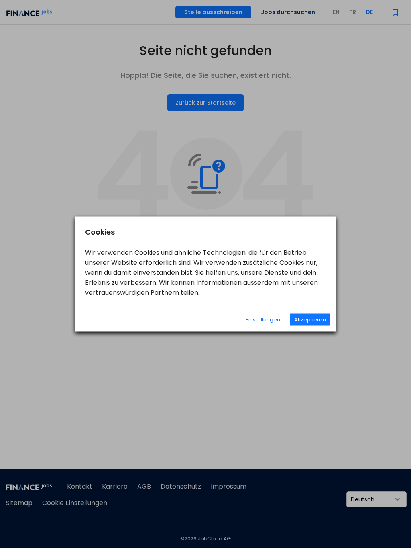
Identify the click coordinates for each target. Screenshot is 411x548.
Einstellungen (263, 319)
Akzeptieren (310, 319)
